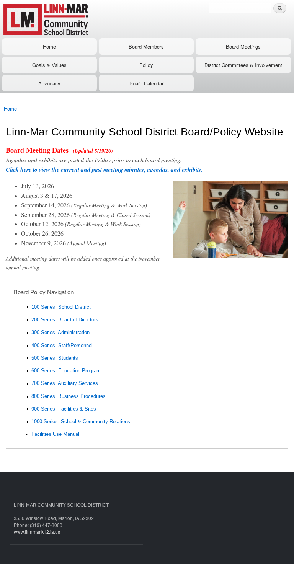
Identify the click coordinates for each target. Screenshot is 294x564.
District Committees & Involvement (243, 64)
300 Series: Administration (60, 332)
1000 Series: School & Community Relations (80, 421)
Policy (146, 64)
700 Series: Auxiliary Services (64, 383)
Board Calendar (146, 83)
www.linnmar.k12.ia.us (37, 531)
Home (49, 46)
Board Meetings (243, 46)
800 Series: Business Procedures (68, 396)
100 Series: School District (61, 307)
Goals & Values (49, 64)
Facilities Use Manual (55, 434)
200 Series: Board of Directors (64, 320)
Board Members (146, 46)
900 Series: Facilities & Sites (63, 409)
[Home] (70, 19)
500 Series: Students (54, 358)
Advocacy (49, 83)
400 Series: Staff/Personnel (62, 345)
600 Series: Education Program (66, 370)
